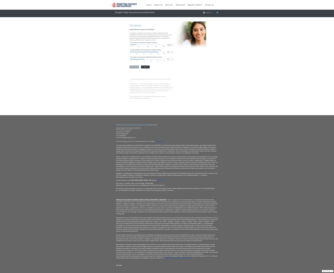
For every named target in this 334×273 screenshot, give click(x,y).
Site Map (119, 265)
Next (145, 67)
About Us (157, 5)
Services (168, 5)
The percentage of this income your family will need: (145, 49)
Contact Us (209, 5)
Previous (134, 67)
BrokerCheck (159, 141)
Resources (180, 5)
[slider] (147, 44)
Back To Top (326, 271)
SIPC (162, 180)
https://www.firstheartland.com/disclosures (178, 258)
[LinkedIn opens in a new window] (217, 13)
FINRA (159, 180)
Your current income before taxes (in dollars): (143, 42)
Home (149, 5)
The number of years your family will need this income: (146, 57)
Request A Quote (194, 5)
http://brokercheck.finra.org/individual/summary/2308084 (134, 125)
